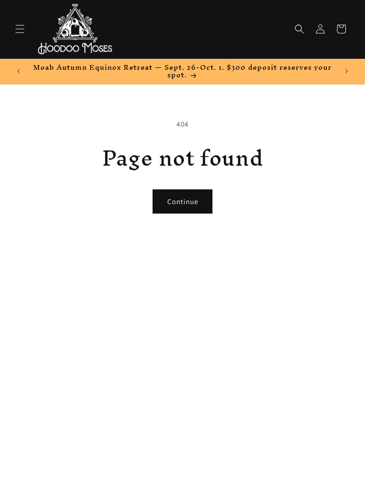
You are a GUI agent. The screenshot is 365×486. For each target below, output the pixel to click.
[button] (20, 29)
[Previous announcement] (18, 71)
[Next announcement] (346, 71)
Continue (182, 201)
